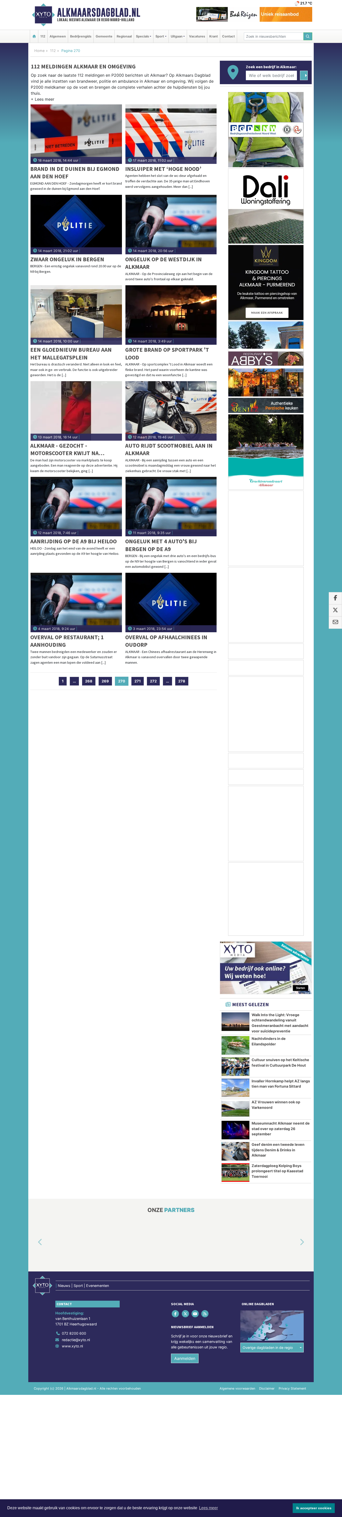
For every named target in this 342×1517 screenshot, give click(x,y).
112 (42, 36)
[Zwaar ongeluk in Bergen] (76, 224)
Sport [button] (159, 36)
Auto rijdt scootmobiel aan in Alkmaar (169, 449)
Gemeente (104, 36)
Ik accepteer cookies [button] (313, 1508)
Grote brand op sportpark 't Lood (167, 353)
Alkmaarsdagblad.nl (98, 12)
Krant (213, 36)
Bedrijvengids (80, 36)
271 (137, 681)
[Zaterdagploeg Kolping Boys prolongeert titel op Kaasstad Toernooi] (235, 1172)
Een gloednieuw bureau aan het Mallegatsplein (71, 353)
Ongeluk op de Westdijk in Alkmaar (163, 263)
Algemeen (58, 36)
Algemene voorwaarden (237, 1389)
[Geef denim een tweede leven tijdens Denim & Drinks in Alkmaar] (235, 1151)
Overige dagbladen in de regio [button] (268, 1347)
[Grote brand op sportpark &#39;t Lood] (171, 315)
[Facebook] (176, 1314)
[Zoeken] (307, 36)
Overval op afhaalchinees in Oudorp (166, 640)
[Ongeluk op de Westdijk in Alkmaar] (171, 224)
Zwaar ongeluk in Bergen (67, 259)
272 (153, 681)
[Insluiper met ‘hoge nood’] (171, 134)
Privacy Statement (292, 1389)
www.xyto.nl (72, 1346)
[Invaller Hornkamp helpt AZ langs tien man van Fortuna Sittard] (235, 1087)
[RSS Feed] (205, 1314)
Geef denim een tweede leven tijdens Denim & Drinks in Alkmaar (278, 1149)
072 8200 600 (74, 1333)
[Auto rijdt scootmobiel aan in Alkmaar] (171, 411)
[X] (186, 1314)
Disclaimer (267, 1389)
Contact (228, 36)
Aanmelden (184, 1358)
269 (105, 681)
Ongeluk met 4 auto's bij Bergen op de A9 (161, 545)
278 (181, 681)
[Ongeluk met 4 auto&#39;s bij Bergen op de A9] (171, 506)
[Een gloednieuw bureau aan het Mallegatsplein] (76, 315)
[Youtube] (195, 1314)
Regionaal (124, 36)
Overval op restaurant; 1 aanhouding (67, 640)
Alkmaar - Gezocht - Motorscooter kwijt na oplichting (64, 449)
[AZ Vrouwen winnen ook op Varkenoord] (235, 1108)
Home (39, 50)
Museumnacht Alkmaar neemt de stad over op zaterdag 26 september (281, 1128)
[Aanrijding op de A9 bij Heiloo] (76, 506)
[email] (335, 623)
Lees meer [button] (208, 1508)
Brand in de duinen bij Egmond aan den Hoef (74, 172)
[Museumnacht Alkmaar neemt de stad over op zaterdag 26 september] (235, 1130)
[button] (42, 100)
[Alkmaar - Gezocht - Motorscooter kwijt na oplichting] (76, 411)
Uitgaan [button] (177, 36)
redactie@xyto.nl (76, 1340)
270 (123, 681)
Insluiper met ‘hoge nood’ (163, 168)
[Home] (34, 36)
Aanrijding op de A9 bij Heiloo (73, 541)
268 (88, 681)
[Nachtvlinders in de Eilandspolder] (235, 1045)
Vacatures (197, 36)
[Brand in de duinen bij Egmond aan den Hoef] (76, 134)
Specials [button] (142, 36)
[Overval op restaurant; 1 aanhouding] (76, 602)
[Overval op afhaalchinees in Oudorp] (171, 602)
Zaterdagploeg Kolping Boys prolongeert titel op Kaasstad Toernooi (277, 1171)
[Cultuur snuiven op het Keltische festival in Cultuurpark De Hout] (235, 1066)
